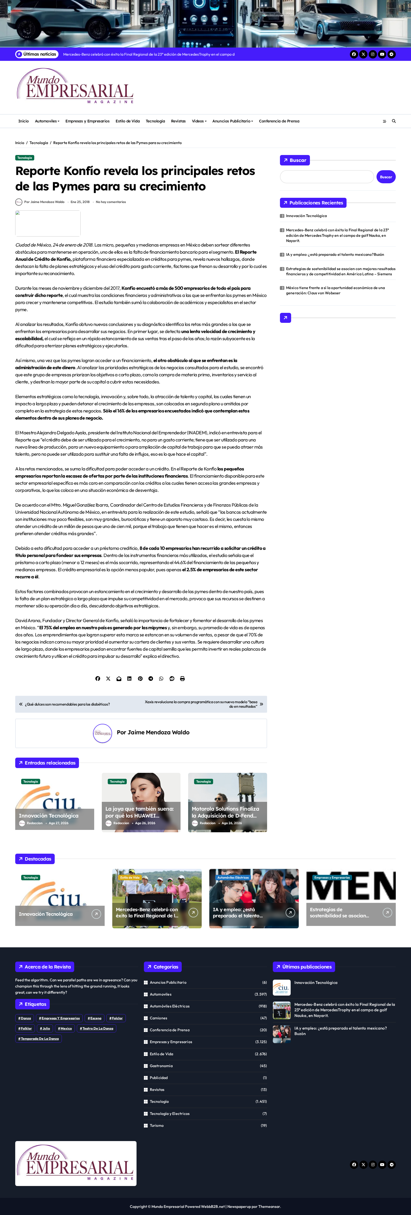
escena (95, 1018)
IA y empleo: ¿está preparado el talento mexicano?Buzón (335, 254)
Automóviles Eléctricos (233, 877)
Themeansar (269, 1206)
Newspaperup (239, 1206)
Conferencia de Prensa (279, 121)
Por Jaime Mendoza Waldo (44, 202)
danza (26, 1018)
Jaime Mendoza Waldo (158, 732)
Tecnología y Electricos (170, 1113)
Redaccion (35, 823)
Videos (198, 121)
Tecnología (155, 121)
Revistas (178, 121)
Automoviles (46, 121)
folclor (117, 1018)
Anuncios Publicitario (231, 121)
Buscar (298, 160)
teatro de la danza (98, 1028)
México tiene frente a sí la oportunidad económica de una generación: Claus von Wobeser (335, 290)
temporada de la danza (40, 1038)
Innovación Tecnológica (48, 815)
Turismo (157, 1125)
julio (46, 1028)
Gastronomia (161, 1065)
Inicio (23, 121)
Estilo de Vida (128, 121)
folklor (26, 1028)
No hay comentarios (111, 202)
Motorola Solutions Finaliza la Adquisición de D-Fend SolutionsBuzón (225, 815)
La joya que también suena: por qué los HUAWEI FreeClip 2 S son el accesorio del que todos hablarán (140, 819)
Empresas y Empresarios (87, 121)
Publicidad (159, 1077)
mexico (66, 1028)
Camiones (158, 1018)
